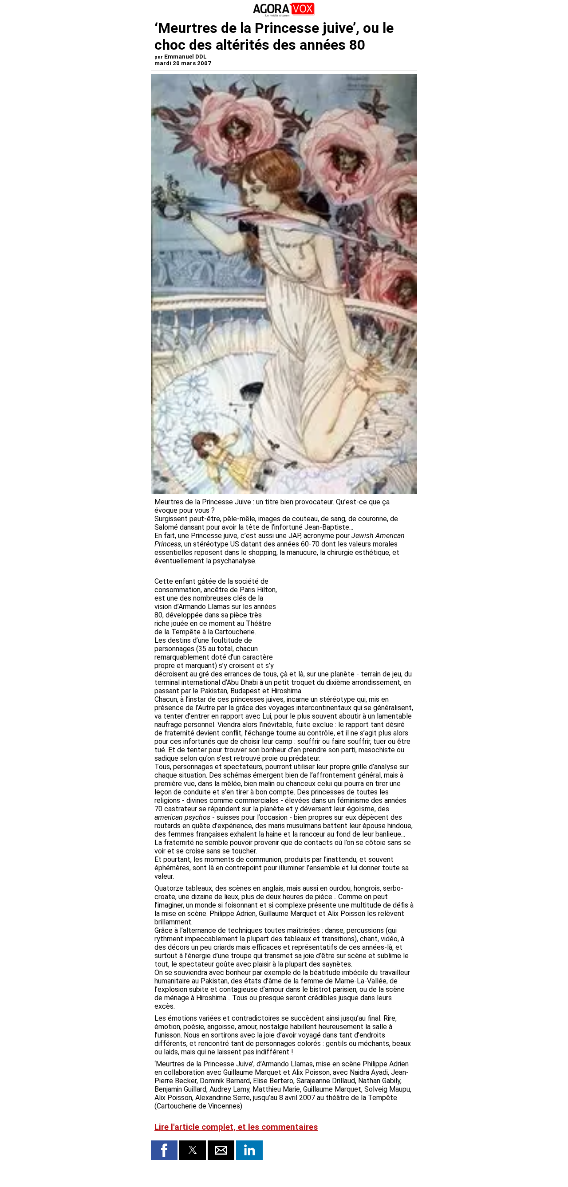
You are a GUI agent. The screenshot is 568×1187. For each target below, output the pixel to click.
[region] (347, 615)
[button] (164, 1150)
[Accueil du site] (284, 15)
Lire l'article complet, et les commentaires (236, 1127)
